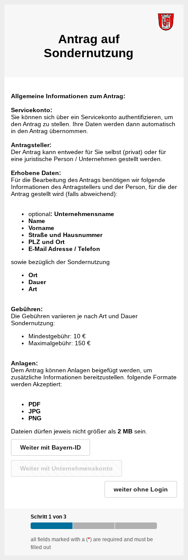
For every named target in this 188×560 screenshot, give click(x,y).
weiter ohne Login (141, 489)
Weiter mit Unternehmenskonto (66, 468)
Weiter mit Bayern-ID (50, 447)
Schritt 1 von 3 (48, 517)
